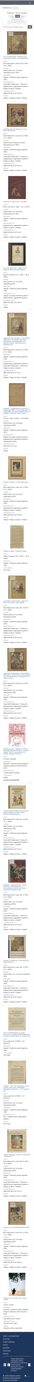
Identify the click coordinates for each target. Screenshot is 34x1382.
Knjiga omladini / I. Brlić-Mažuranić (15, 482)
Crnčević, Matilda (9, 759)
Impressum (7, 1351)
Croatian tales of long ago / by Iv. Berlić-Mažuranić (15, 129)
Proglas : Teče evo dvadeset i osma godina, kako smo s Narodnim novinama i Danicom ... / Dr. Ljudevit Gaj (16, 1088)
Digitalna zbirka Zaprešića (12, 1328)
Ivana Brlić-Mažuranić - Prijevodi (15, 84)
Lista (17, 16)
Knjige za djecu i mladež (12, 88)
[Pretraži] (30, 27)
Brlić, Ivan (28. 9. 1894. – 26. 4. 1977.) (16, 207)
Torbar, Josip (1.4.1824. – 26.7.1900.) (16, 418)
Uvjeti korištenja (9, 1342)
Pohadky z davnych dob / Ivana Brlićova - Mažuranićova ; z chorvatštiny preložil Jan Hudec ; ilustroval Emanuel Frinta (15, 887)
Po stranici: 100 (16, 19)
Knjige (5, 98)
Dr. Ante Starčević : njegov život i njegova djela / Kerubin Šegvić (15, 268)
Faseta (12, 16)
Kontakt (5, 1354)
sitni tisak (6, 570)
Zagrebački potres (10, 441)
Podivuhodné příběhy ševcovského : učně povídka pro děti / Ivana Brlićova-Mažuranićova (16, 812)
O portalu (6, 1339)
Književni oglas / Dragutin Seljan (14, 551)
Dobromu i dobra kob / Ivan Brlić (15, 202)
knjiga (5, 777)
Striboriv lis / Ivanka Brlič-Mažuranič (16, 1227)
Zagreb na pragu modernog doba (15, 295)
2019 (16, 8)
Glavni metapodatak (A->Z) (16, 22)
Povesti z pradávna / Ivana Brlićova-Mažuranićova (16, 961)
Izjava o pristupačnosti (11, 1336)
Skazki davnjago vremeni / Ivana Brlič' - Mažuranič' (17, 1155)
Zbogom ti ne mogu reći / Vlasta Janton (15, 1299)
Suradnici (6, 1348)
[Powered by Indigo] (27, 1376)
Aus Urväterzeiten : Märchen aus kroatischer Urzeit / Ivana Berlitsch (15, 57)
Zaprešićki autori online (11, 1319)
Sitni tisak (6, 1124)
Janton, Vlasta (8, 1305)
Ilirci (4, 1117)
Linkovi (5, 1345)
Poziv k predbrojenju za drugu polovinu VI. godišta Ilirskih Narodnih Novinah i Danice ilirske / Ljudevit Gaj (16, 1034)
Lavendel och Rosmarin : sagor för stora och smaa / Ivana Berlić (15, 601)
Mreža (22, 16)
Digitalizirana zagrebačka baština (15, 86)
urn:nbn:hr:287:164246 (11, 780)
